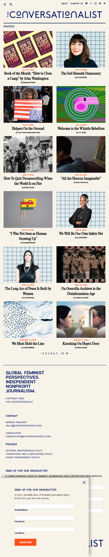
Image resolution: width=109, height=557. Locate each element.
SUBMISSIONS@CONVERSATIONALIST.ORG (28, 436)
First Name (20, 521)
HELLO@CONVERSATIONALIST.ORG (24, 425)
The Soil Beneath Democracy (81, 74)
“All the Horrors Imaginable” (81, 179)
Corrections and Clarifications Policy (29, 454)
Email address (21, 510)
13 (62, 353)
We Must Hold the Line (28, 344)
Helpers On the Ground (28, 129)
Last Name (19, 533)
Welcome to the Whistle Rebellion (80, 129)
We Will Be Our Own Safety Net (81, 234)
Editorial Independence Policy (24, 450)
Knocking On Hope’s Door (81, 344)
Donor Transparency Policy (23, 457)
